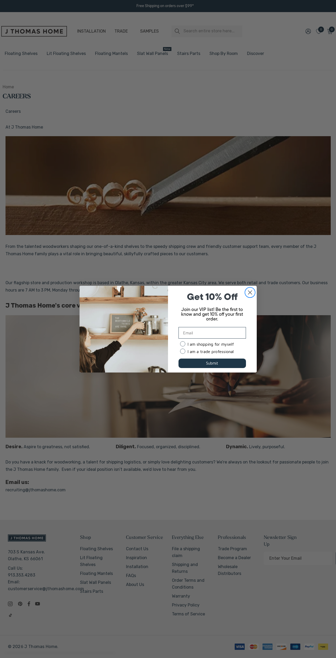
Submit (212, 363)
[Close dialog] (250, 292)
